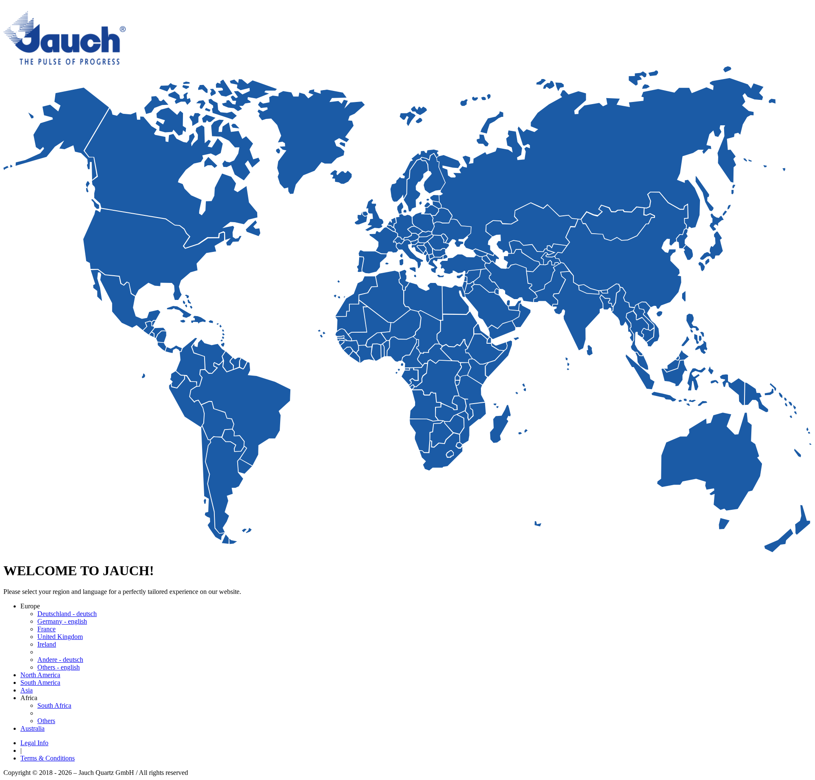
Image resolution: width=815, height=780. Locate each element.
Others (46, 720)
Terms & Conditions (47, 758)
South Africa (54, 705)
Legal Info (34, 742)
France (46, 629)
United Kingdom (60, 636)
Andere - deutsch (60, 659)
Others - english (58, 667)
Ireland (46, 644)
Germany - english (62, 621)
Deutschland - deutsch (67, 613)
